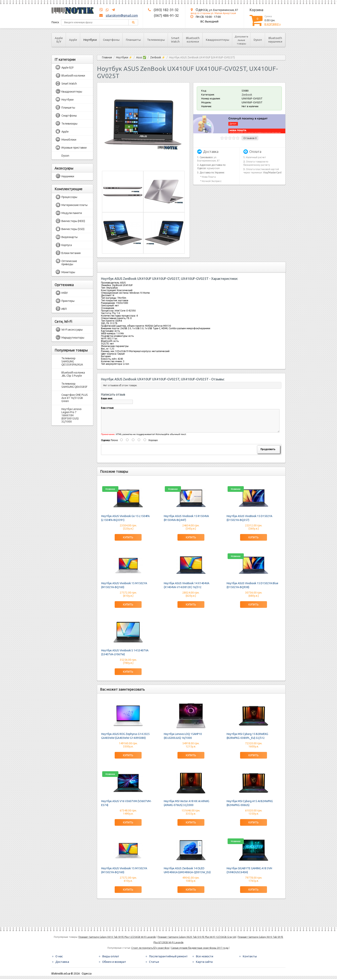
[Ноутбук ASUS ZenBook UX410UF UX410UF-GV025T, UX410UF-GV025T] (143, 163)
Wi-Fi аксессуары (72, 329)
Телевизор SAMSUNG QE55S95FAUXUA (72, 361)
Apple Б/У (59, 39)
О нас (59, 956)
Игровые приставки (74, 147)
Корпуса (66, 245)
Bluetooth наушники (275, 39)
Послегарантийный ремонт (168, 956)
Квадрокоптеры (217, 39)
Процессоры (69, 197)
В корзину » (272, 24)
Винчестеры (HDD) (73, 221)
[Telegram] (112, 10)
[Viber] (101, 10)
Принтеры (67, 300)
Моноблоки (68, 139)
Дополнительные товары (241, 40)
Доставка (62, 961)
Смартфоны (111, 39)
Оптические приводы (69, 262)
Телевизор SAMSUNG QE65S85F (74, 385)
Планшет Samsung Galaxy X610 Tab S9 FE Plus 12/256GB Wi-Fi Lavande (117, 937)
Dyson (258, 39)
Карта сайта (204, 961)
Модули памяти (71, 213)
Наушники (67, 176)
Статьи (154, 961)
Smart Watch (175, 39)
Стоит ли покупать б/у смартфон (150, 948)
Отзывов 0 (249, 138)
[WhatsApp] (106, 10)
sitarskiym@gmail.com (122, 15)
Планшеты (133, 39)
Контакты (250, 956)
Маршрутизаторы (72, 337)
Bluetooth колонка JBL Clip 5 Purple (73, 374)
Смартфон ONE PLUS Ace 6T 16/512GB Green (74, 398)
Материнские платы (74, 205)
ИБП (64, 308)
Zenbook (247, 94)
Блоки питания (71, 253)
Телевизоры (156, 39)
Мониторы (68, 272)
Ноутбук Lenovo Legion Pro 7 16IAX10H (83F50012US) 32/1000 (71, 415)
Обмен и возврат (114, 961)
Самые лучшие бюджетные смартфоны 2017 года (199, 948)
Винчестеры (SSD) (72, 229)
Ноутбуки (90, 39)
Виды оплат (110, 956)
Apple (73, 39)
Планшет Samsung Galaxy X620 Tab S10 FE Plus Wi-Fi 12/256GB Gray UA (197, 937)
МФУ (64, 292)
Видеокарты (69, 237)
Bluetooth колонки (193, 39)
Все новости (204, 956)
